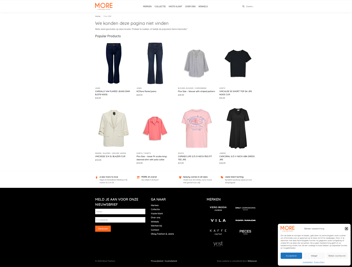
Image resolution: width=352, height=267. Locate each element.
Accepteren (291, 255)
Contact (155, 229)
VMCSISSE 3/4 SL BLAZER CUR (110, 156)
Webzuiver (252, 261)
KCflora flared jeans (146, 91)
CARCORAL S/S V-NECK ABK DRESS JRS (237, 158)
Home (97, 16)
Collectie (155, 209)
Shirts (222, 88)
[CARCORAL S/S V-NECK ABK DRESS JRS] (238, 128)
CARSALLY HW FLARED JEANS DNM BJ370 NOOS (112, 93)
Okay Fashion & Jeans (162, 233)
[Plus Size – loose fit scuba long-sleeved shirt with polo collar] (155, 128)
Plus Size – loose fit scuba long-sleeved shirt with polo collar (152, 158)
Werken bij (156, 225)
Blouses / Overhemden (196, 88)
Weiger (314, 255)
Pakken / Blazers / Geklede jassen (110, 153)
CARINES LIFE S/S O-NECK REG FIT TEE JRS (195, 158)
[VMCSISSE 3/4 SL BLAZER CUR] (114, 128)
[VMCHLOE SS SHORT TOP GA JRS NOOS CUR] (238, 63)
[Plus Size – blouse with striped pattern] (196, 63)
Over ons (155, 217)
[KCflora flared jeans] (155, 63)
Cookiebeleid (308, 262)
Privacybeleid (157, 261)
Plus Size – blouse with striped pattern (196, 91)
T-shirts (147, 153)
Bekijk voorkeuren (337, 255)
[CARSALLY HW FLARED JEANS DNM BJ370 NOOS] (114, 63)
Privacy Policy (319, 262)
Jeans (97, 88)
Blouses (181, 88)
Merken (155, 205)
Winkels (155, 221)
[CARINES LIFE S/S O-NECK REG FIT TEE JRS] (196, 128)
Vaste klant (157, 213)
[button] (346, 228)
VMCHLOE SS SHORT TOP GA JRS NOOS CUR (235, 93)
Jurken (222, 153)
